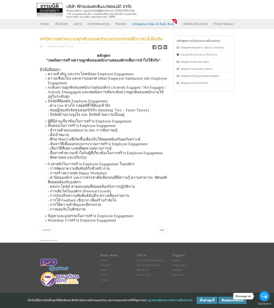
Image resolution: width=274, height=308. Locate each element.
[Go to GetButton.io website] (264, 304)
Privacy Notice (180, 265)
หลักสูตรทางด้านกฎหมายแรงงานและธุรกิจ (199, 76)
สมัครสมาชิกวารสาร (195, 24)
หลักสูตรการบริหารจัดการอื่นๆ (194, 62)
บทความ (104, 275)
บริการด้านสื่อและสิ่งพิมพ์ (148, 265)
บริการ (78, 24)
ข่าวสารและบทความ (98, 24)
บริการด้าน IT (143, 270)
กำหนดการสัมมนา (223, 24)
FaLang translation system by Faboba (48, 240)
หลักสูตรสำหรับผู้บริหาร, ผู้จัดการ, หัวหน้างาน (202, 48)
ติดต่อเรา (121, 24)
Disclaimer (178, 270)
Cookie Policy (179, 275)
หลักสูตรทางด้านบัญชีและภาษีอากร (196, 69)
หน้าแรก (44, 24)
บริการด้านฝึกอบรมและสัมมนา (151, 260)
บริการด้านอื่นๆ (144, 275)
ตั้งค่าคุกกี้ (207, 300)
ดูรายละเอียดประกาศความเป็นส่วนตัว (170, 300)
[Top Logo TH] (129, 11)
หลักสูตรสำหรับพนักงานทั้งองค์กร (199, 55)
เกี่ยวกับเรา (61, 24)
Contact (176, 260)
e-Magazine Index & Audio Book (153, 24)
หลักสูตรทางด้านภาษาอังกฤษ (194, 83)
